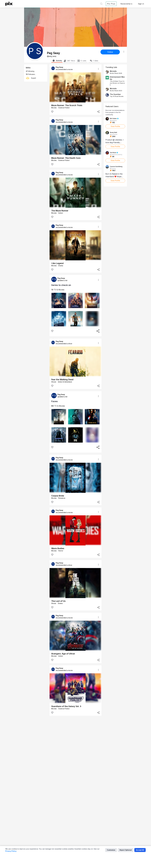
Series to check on (61, 285)
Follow (110, 52)
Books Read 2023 (116, 90)
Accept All (140, 850)
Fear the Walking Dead (62, 379)
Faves (54, 401)
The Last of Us (58, 601)
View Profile (115, 126)
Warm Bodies (57, 548)
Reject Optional (126, 850)
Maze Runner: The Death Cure (65, 158)
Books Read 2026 (116, 73)
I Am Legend (57, 263)
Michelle (113, 71)
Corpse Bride (57, 496)
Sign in (141, 4)
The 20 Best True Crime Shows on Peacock (117, 83)
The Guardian (115, 94)
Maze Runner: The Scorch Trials (66, 105)
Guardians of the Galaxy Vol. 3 (66, 706)
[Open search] (101, 4)
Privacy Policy (10, 851)
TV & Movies (57, 290)
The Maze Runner (59, 210)
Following (30, 71)
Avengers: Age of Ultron (63, 653)
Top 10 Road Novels (116, 96)
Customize (111, 850)
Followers (30, 74)
